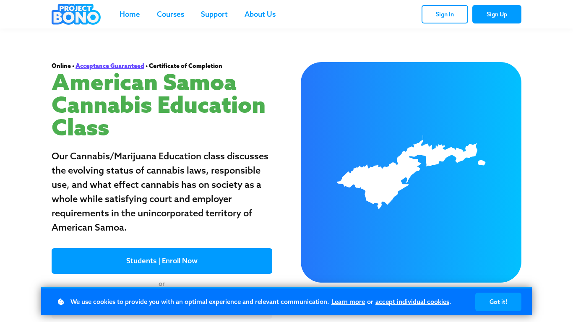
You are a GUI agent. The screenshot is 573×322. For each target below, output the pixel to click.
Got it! (498, 302)
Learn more (348, 302)
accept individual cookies (412, 302)
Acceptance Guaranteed (110, 66)
